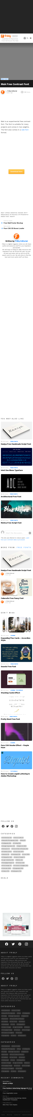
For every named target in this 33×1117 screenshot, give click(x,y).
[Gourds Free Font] (16, 653)
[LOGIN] (25, 38)
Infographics (7, 857)
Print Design (7, 865)
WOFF (13, 216)
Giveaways (16, 854)
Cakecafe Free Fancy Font (12, 598)
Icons (26, 854)
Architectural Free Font (11, 497)
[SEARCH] (27, 38)
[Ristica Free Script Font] (16, 509)
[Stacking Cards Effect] (16, 679)
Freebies (7, 851)
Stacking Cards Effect (10, 693)
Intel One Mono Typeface (12, 470)
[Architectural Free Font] (16, 483)
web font (25, 130)
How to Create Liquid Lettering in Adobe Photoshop (15, 775)
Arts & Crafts (19, 837)
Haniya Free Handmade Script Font (16, 444)
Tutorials (19, 690)
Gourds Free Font (8, 666)
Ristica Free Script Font (11, 523)
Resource (5, 214)
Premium (20, 862)
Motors (20, 860)
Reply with (30, 533)
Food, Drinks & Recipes (20, 848)
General (6, 854)
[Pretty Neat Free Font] (16, 705)
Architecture (7, 837)
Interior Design (20, 857)
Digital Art (22, 846)
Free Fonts (14, 441)
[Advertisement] (16, 16)
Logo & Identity (8, 860)
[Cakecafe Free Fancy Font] (16, 587)
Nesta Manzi (6, 1081)
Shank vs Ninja (8, 1083)
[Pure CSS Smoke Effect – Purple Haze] (16, 732)
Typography (23, 214)
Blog (23, 840)
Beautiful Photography (10, 840)
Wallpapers (16, 871)
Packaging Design (8, 862)
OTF (26, 212)
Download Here (16, 172)
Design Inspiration (9, 846)
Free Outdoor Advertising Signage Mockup (17, 1088)
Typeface (14, 214)
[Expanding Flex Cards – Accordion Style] (16, 624)
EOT (3, 212)
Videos (6, 871)
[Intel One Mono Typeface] (16, 457)
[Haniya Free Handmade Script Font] (16, 430)
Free (8, 212)
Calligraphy (7, 843)
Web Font (5, 216)
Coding (13, 635)
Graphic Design (17, 212)
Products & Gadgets (21, 865)
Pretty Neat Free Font (10, 719)
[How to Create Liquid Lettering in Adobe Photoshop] (16, 760)
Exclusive (6, 848)
